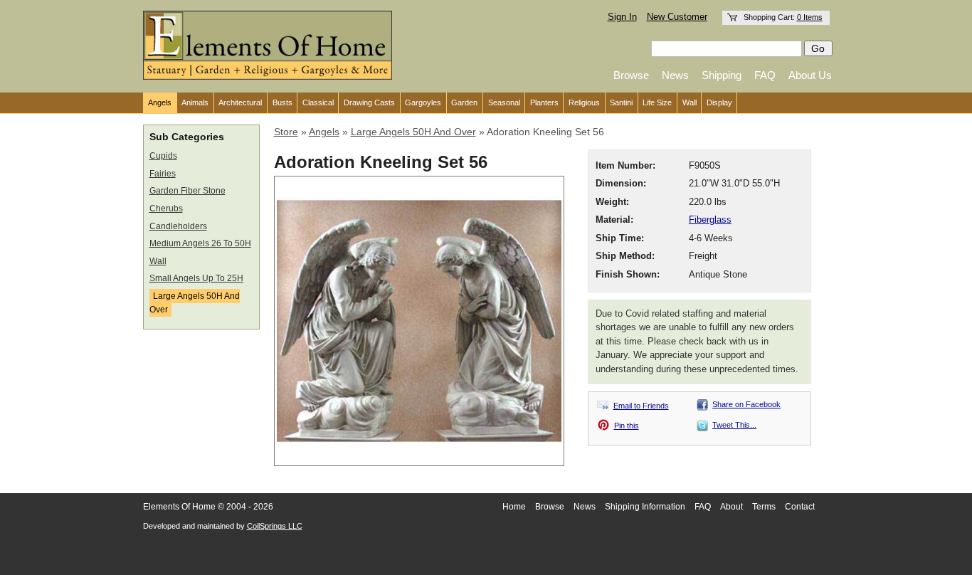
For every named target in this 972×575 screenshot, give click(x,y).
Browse (631, 75)
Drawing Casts (369, 102)
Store (286, 131)
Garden (464, 102)
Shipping (721, 75)
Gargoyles (423, 102)
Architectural (240, 102)
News (675, 75)
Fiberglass (710, 220)
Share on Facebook (746, 404)
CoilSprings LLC (274, 526)
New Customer (677, 17)
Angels (159, 102)
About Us (810, 75)
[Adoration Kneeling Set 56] (419, 459)
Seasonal (504, 102)
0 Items (810, 17)
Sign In (622, 17)
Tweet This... (734, 425)
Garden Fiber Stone (187, 191)
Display (719, 102)
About (731, 507)
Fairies (162, 174)
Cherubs (166, 208)
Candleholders (178, 226)
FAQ (765, 75)
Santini (621, 102)
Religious (584, 102)
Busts (282, 102)
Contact (800, 507)
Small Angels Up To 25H (196, 278)
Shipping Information (645, 507)
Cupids (163, 156)
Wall (689, 102)
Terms (764, 507)
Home (514, 507)
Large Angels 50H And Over (194, 303)
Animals (194, 102)
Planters (544, 102)
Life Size (657, 102)
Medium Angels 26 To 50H (200, 243)
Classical (318, 102)
